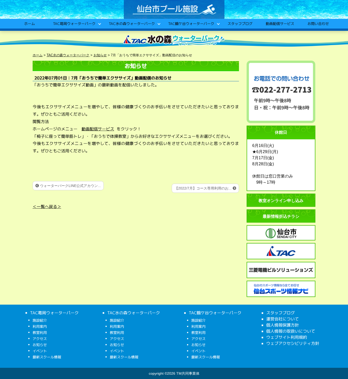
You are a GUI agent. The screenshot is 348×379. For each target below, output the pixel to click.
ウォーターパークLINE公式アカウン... (70, 186)
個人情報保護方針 (282, 325)
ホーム (29, 23)
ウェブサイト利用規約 (286, 337)
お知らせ (40, 344)
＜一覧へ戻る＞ (47, 206)
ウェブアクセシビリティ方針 (292, 343)
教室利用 (40, 332)
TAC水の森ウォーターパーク (132, 23)
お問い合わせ (318, 23)
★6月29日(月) (265, 152)
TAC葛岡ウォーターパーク (74, 23)
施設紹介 (40, 320)
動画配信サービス (279, 23)
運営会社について (282, 319)
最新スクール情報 (47, 357)
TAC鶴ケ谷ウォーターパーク (191, 23)
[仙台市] (281, 233)
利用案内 (40, 326)
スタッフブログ (239, 23)
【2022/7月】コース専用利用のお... (204, 188)
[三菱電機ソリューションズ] (281, 270)
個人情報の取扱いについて (290, 331)
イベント (40, 350)
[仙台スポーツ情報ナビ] (281, 288)
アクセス (40, 338)
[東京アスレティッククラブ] (281, 251)
